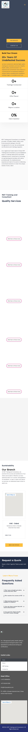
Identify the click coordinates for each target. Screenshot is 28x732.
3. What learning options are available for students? (11, 601)
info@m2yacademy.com (7, 687)
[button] (14, 591)
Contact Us (5, 669)
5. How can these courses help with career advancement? (13, 607)
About (3, 663)
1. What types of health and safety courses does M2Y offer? (13, 591)
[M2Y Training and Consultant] (5, 4)
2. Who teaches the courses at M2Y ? (13, 596)
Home (3, 660)
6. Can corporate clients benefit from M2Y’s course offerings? (12, 612)
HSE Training (5, 666)
